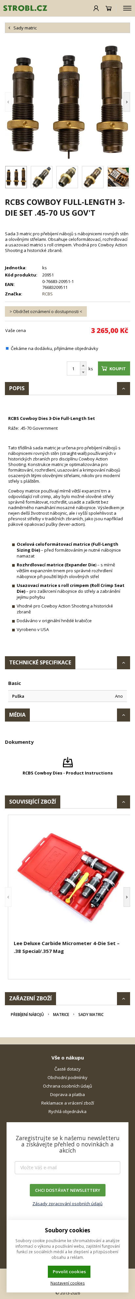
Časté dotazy (67, 1069)
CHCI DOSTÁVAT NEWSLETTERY (67, 1190)
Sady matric (91, 1014)
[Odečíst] (83, 372)
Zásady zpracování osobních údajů (67, 1204)
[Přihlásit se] (96, 8)
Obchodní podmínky (67, 1077)
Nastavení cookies (67, 1283)
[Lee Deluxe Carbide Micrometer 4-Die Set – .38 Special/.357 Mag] (71, 878)
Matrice (61, 1014)
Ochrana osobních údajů (67, 1086)
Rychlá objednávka (67, 1111)
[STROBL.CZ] (23, 8)
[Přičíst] (83, 365)
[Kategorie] (127, 8)
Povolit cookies (69, 1271)
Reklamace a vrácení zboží (67, 1103)
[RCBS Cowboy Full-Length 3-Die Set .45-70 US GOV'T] (67, 102)
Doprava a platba (67, 1094)
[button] (18, 102)
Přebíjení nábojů (27, 1014)
